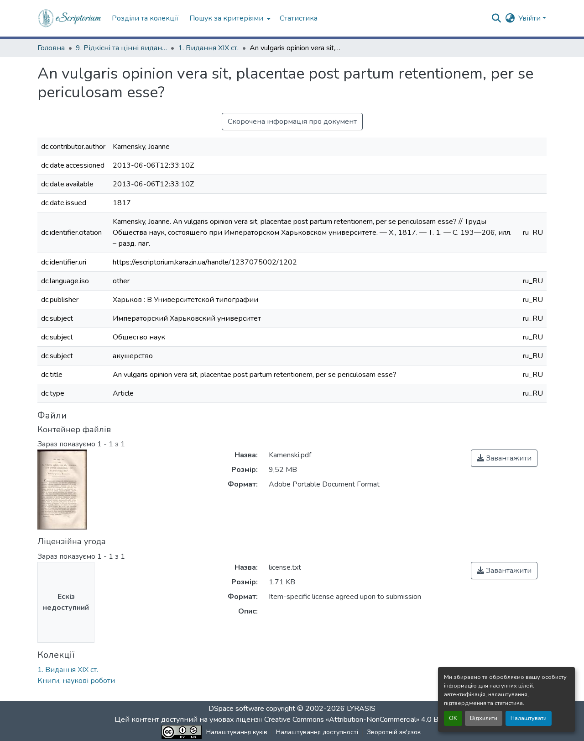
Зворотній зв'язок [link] (394, 732)
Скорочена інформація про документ (292, 121)
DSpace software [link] (236, 709)
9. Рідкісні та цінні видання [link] (121, 48)
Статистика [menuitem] (299, 18)
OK (453, 718)
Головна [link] (51, 48)
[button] (70, 18)
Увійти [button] (530, 18)
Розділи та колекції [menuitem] (145, 18)
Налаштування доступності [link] (317, 732)
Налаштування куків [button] (236, 732)
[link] (504, 458)
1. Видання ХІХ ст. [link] (208, 48)
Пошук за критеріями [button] (226, 18)
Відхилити (483, 718)
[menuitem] (229, 18)
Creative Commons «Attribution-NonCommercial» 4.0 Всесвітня (366, 720)
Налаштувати (529, 718)
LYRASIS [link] (361, 709)
